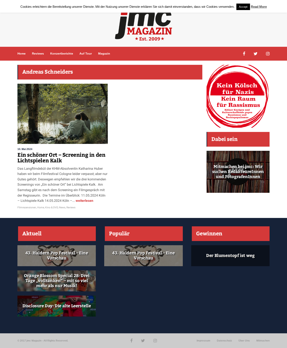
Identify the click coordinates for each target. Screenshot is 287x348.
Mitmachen (263, 341)
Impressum (203, 341)
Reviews (38, 53)
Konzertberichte (61, 53)
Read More (259, 6)
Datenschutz (224, 341)
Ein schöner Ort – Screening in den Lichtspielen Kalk (61, 158)
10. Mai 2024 (24, 149)
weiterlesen (84, 201)
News (62, 207)
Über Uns (244, 341)
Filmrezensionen (26, 207)
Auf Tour (85, 53)
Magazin (104, 53)
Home (21, 53)
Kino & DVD (51, 207)
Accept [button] (243, 6)
